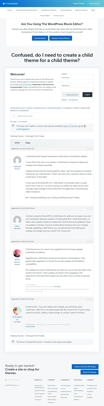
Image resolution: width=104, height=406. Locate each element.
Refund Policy (52, 399)
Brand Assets (52, 385)
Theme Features (39, 393)
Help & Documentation (79, 389)
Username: (66, 78)
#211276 (90, 149)
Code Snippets (78, 396)
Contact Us (51, 402)
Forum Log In (59, 16)
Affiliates (76, 399)
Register (64, 100)
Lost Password (73, 100)
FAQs (75, 393)
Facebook (90, 391)
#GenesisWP (65, 394)
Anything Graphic (30, 326)
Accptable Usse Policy (52, 392)
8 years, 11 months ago (71, 126)
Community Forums (17, 108)
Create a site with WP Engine (85, 367)
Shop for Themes (89, 372)
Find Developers (66, 385)
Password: (66, 86)
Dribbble (89, 397)
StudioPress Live (92, 385)
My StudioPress (94, 3)
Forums (29, 108)
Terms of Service (53, 388)
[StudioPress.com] (10, 3)
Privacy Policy (52, 396)
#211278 (90, 208)
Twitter (89, 394)
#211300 (89, 241)
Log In (87, 94)
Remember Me (72, 95)
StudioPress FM (91, 388)
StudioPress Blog (79, 385)
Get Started (38, 396)
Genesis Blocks (40, 38)
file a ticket (57, 286)
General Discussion (54, 108)
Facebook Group (66, 391)
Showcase (38, 399)
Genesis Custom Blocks (61, 38)
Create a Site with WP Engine (39, 386)
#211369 (89, 299)
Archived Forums (40, 108)
